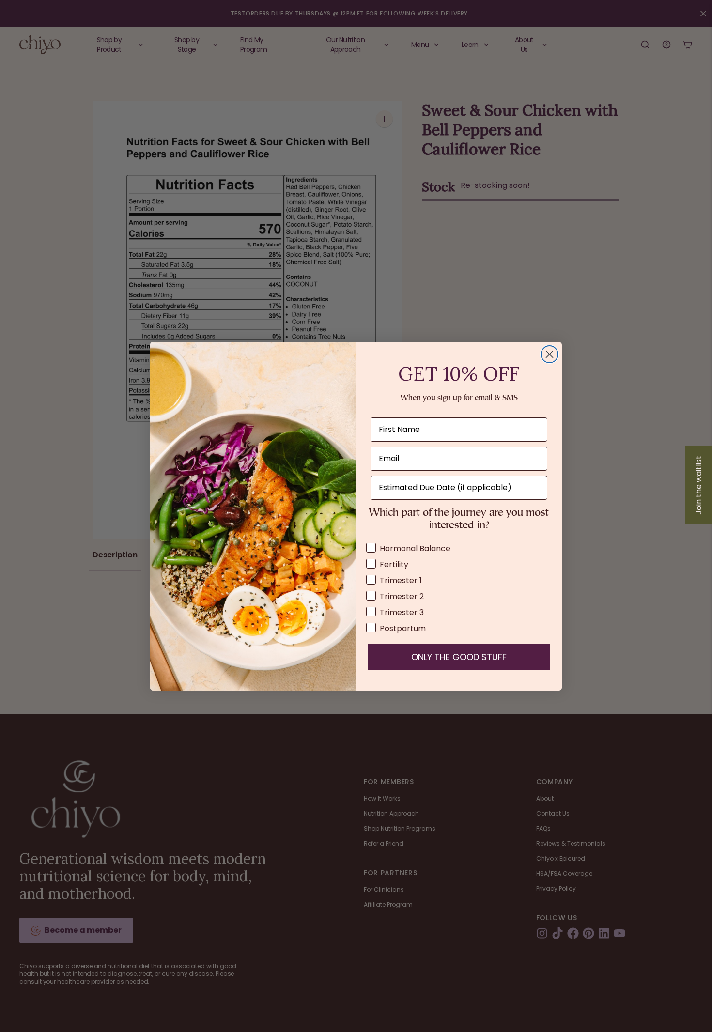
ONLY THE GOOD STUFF (459, 657)
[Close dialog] (549, 354)
